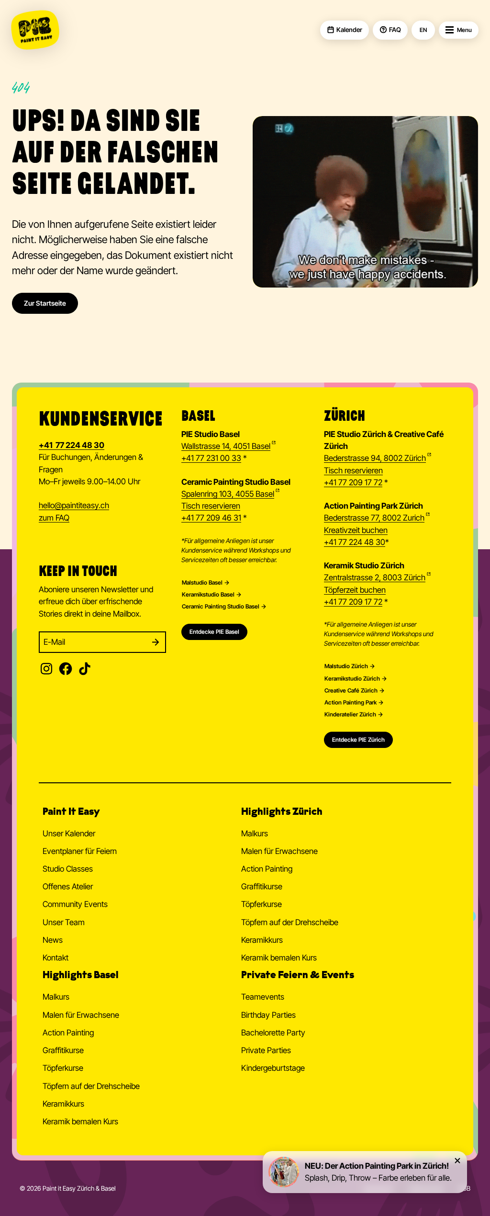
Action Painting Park (350, 702)
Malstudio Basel (202, 582)
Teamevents (262, 997)
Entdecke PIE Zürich (358, 739)
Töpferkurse (261, 904)
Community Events (75, 904)
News (53, 940)
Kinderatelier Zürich (350, 714)
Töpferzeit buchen (355, 590)
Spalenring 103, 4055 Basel (227, 494)
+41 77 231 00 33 (211, 458)
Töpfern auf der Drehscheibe (289, 922)
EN (423, 30)
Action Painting (266, 869)
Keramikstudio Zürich (352, 678)
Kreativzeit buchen (356, 530)
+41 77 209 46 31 (211, 518)
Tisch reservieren (210, 506)
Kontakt (55, 957)
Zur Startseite (45, 303)
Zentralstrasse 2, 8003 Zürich (374, 577)
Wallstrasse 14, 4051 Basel (225, 446)
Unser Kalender (69, 833)
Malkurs (254, 833)
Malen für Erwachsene (279, 851)
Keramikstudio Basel (208, 594)
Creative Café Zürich (351, 690)
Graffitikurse (261, 886)
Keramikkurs (262, 940)
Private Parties (266, 1050)
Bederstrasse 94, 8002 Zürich (375, 458)
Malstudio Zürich (346, 666)
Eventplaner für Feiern (80, 851)
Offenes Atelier (68, 886)
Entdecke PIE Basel (214, 631)
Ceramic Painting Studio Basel (220, 606)
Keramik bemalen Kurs (279, 957)
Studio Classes (68, 869)
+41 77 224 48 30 (354, 542)
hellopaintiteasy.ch (74, 505)
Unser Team (64, 922)
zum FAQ (54, 518)
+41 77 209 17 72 (353, 482)
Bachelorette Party (273, 1032)
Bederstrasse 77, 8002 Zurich (374, 518)
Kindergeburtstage (273, 1068)
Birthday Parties (268, 1015)
